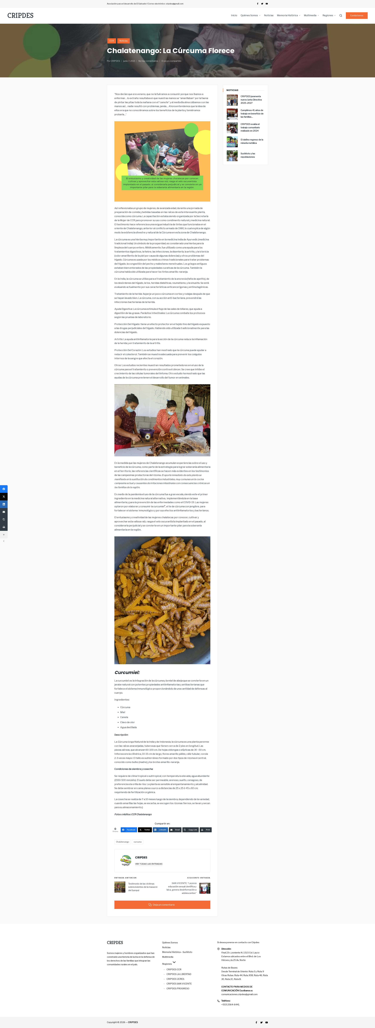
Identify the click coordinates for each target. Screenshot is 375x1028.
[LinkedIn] (4, 504)
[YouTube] (266, 4)
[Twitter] (262, 4)
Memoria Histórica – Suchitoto (177, 952)
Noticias (123, 40)
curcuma (138, 842)
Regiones (167, 964)
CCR (111, 40)
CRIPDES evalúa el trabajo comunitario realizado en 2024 (250, 127)
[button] (357, 15)
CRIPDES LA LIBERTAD (179, 974)
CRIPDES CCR (174, 969)
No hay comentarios (148, 61)
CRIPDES (20, 15)
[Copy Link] (4, 519)
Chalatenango (122, 842)
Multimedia (167, 957)
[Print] (4, 527)
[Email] (4, 512)
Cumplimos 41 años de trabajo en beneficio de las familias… (252, 113)
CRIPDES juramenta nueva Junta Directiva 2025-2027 (251, 99)
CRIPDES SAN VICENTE (179, 983)
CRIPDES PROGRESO (178, 988)
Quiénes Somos (170, 942)
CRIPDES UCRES (175, 979)
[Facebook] (257, 4)
